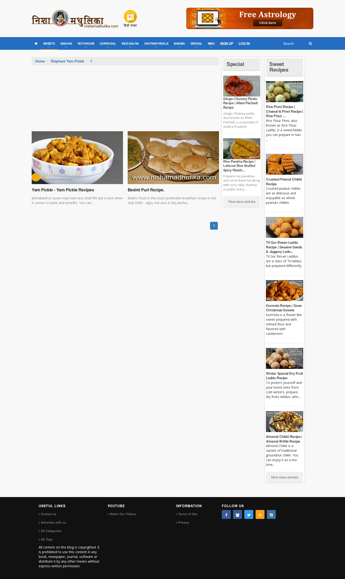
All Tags (47, 539)
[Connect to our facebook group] (237, 514)
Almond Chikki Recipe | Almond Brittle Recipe (284, 439)
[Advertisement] (125, 100)
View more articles (242, 201)
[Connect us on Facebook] (226, 514)
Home (40, 61)
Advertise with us (53, 522)
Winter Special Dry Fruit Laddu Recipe (284, 376)
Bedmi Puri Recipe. (146, 190)
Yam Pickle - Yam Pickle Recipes (63, 190)
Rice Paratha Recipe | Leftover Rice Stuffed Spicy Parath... (239, 165)
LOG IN (244, 43)
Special (235, 64)
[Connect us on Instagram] (271, 514)
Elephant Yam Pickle (67, 61)
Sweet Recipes (278, 66)
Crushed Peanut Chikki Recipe (284, 181)
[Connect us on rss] (260, 514)
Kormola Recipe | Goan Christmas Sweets (284, 308)
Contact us (48, 514)
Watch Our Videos (123, 514)
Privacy (183, 522)
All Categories (51, 531)
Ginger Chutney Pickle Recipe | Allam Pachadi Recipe (240, 102)
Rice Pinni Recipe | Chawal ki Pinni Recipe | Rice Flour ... (284, 111)
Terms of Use (187, 514)
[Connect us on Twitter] (248, 514)
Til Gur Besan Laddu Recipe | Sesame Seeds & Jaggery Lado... (284, 247)
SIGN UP (226, 43)
